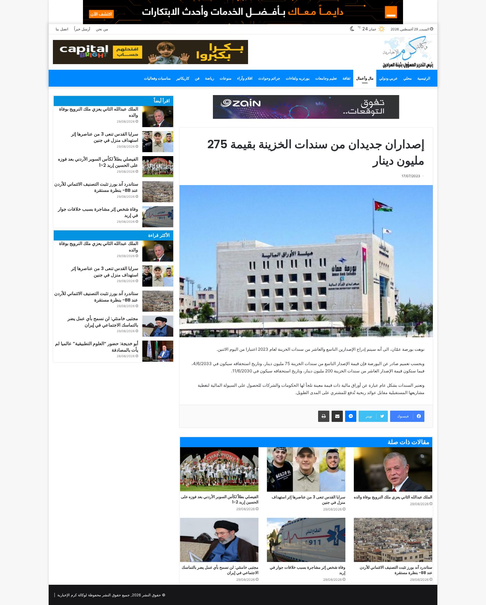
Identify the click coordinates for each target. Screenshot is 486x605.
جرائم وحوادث (269, 78)
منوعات (225, 78)
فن (197, 78)
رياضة (209, 78)
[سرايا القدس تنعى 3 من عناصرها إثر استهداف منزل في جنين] (306, 469)
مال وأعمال (365, 78)
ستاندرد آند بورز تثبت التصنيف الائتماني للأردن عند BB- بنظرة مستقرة (396, 569)
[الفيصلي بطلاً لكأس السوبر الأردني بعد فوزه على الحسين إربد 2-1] (219, 469)
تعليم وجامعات (326, 78)
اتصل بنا (62, 29)
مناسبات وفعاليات (157, 78)
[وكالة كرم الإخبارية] (407, 51)
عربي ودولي (388, 78)
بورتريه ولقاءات (298, 78)
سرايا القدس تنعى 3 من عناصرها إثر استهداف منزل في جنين (308, 499)
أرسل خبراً (82, 29)
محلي (407, 78)
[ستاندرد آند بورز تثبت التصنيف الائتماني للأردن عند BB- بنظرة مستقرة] (393, 540)
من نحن (102, 29)
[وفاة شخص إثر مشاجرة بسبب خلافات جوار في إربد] (306, 540)
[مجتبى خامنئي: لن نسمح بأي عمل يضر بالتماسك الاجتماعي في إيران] (219, 540)
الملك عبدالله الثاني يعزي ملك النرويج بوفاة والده (393, 497)
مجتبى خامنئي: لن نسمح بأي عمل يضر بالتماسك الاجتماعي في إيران (220, 569)
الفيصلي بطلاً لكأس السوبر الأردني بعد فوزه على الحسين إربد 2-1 (219, 499)
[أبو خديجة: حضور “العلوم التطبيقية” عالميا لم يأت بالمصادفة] (157, 351)
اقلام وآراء (245, 78)
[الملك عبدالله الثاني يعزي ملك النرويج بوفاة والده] (393, 469)
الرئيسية (423, 78)
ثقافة (346, 78)
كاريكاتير (182, 78)
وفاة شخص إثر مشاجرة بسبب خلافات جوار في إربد (307, 569)
